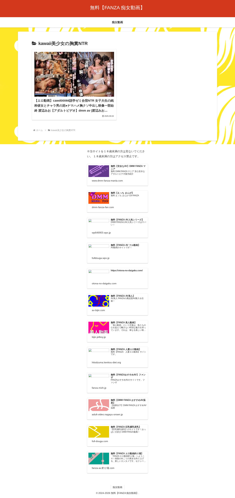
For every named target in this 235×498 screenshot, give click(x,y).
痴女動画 (117, 487)
